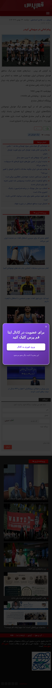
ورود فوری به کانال (26, 347)
